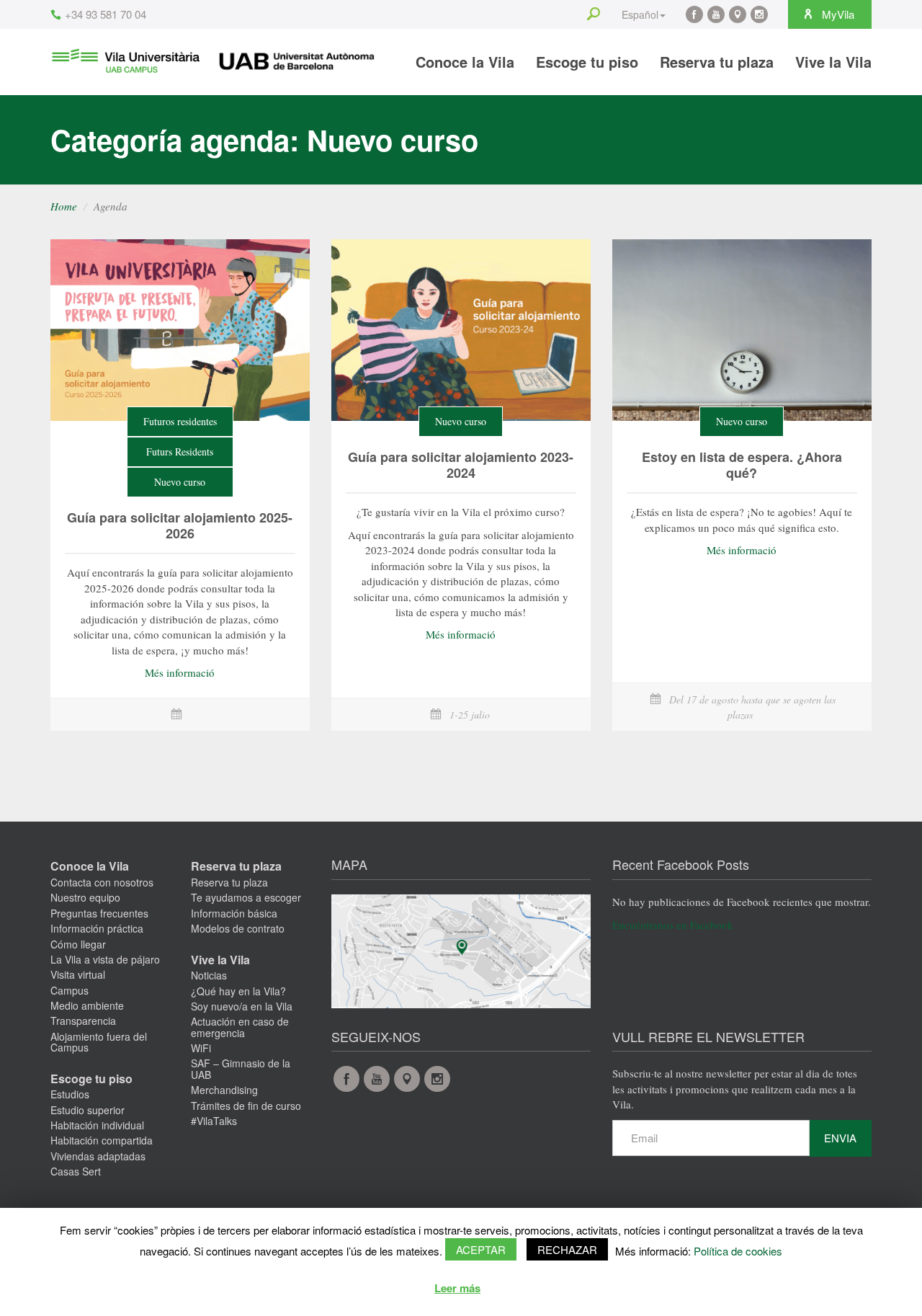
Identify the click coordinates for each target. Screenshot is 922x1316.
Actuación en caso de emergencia (240, 1026)
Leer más (457, 1288)
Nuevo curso (179, 482)
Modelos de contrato (238, 928)
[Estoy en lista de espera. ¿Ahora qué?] (742, 330)
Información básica (234, 913)
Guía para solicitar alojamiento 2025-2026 (179, 525)
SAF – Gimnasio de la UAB (240, 1068)
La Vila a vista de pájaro (105, 959)
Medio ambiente (87, 1005)
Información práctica (96, 928)
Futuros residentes (180, 421)
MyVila (836, 14)
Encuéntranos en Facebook (672, 924)
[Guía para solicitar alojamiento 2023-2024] (461, 330)
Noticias (209, 975)
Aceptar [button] (481, 1249)
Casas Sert (75, 1171)
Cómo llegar (78, 944)
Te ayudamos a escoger (246, 897)
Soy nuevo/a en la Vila (241, 1006)
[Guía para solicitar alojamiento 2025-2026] (180, 330)
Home (63, 206)
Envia (840, 1137)
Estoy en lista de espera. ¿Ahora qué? (742, 465)
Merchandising (224, 1089)
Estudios (69, 1094)
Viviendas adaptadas (98, 1156)
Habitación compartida (101, 1140)
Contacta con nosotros (101, 882)
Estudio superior (87, 1110)
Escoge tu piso (587, 61)
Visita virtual (77, 974)
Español (640, 14)
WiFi (201, 1048)
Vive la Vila (833, 61)
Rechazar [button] (567, 1249)
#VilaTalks (214, 1120)
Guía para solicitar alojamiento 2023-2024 (460, 465)
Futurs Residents (179, 451)
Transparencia (83, 1020)
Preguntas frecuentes (99, 913)
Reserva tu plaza (717, 61)
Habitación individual (97, 1125)
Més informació (180, 672)
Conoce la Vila (465, 61)
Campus (69, 990)
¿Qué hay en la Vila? (238, 991)
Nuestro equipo (85, 897)
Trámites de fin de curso (246, 1105)
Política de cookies (738, 1250)
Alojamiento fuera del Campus (98, 1041)
